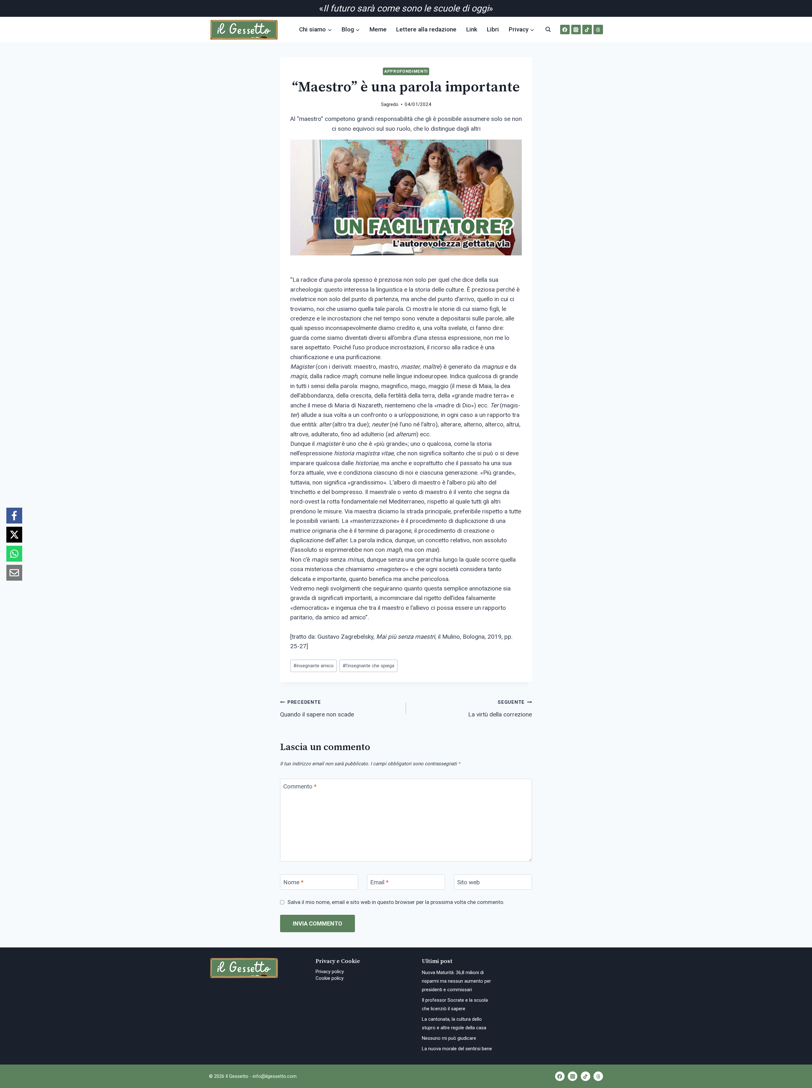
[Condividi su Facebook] (14, 516)
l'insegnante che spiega (368, 666)
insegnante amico (313, 666)
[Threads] (598, 29)
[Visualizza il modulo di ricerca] (548, 29)
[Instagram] (576, 29)
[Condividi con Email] (14, 573)
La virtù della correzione (500, 708)
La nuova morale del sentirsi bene (457, 1049)
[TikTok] (587, 29)
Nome (293, 882)
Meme (378, 29)
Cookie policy (330, 978)
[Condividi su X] (14, 535)
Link (471, 29)
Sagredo (389, 104)
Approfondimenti (406, 71)
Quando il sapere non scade (317, 708)
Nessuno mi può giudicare (449, 1038)
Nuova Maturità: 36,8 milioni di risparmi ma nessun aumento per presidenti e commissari (456, 981)
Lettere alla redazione (426, 29)
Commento (300, 786)
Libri (493, 29)
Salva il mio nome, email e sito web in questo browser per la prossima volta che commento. (396, 902)
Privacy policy (330, 971)
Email (379, 882)
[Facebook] (565, 29)
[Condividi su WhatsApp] (14, 554)
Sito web (468, 882)
